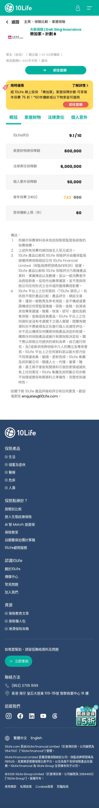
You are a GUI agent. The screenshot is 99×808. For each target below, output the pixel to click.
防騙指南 (62, 787)
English (36, 738)
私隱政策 (26, 787)
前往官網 (75, 104)
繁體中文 (20, 738)
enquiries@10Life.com (40, 396)
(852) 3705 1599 (25, 685)
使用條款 (10, 787)
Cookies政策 (44, 787)
